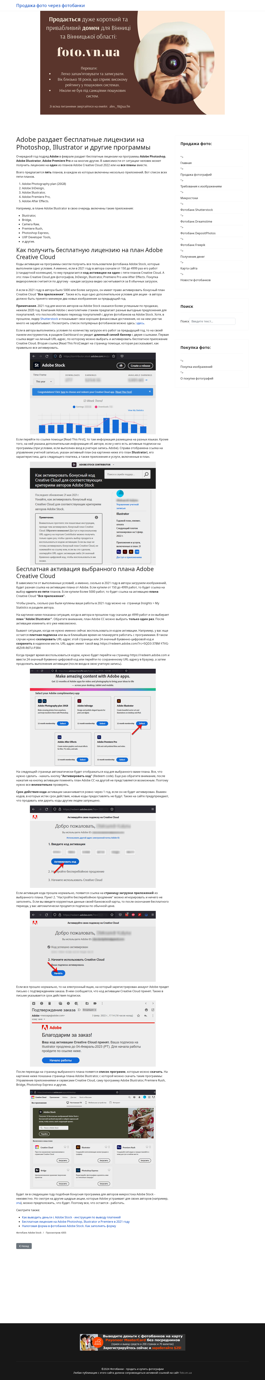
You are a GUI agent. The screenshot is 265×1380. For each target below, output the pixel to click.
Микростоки (189, 198)
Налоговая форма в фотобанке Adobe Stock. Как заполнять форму (69, 1226)
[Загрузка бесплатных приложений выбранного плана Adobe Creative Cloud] (92, 1139)
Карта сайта (188, 268)
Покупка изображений (196, 367)
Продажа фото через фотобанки (50, 5)
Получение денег (192, 257)
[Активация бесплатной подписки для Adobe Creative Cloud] (92, 946)
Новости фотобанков (195, 280)
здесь (140, 323)
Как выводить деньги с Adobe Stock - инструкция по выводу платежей (71, 1217)
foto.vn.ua (186, 1372)
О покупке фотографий (196, 378)
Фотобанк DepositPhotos (198, 233)
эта (18, 1203)
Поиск (184, 321)
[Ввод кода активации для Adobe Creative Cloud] (92, 847)
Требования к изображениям (201, 186)
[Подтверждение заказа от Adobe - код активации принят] (92, 1033)
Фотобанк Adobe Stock (28, 1232)
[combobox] (212, 321)
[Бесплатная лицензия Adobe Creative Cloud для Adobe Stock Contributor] (92, 513)
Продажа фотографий (196, 175)
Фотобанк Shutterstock (196, 210)
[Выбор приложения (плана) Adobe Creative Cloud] (92, 718)
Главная (186, 163)
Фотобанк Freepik (192, 245)
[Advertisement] (92, 1280)
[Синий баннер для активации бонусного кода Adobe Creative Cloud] (92, 393)
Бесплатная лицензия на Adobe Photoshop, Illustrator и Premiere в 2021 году (76, 1222)
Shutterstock (49, 319)
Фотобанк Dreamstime (196, 221)
